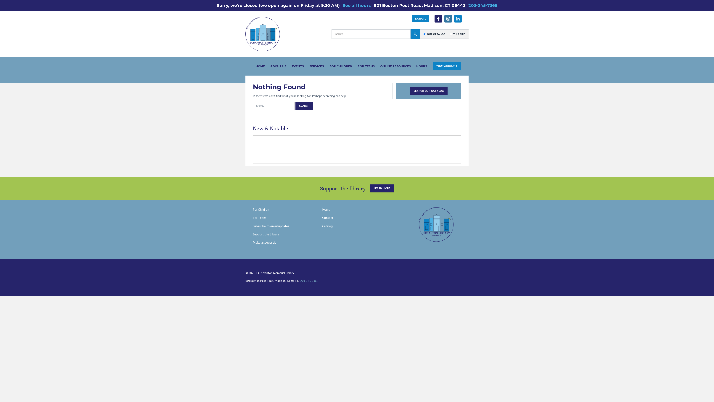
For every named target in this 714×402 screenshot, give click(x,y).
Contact (327, 218)
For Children (340, 66)
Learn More (382, 188)
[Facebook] (438, 19)
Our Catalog (436, 34)
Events (298, 66)
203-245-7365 (482, 5)
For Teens (366, 66)
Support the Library (266, 234)
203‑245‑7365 (309, 281)
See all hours (357, 5)
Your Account (446, 66)
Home (260, 66)
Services (316, 66)
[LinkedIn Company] (458, 19)
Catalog (327, 226)
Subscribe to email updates (271, 226)
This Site (459, 34)
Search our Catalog (429, 91)
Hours (421, 66)
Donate (420, 18)
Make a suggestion (265, 242)
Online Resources (395, 66)
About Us (278, 66)
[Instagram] (448, 19)
